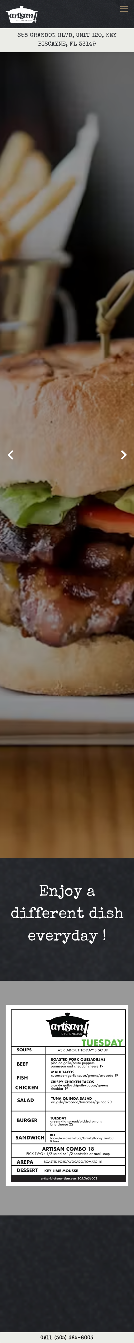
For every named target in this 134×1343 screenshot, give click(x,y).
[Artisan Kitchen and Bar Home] (23, 14)
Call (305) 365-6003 (67, 1338)
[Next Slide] (123, 455)
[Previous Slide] (10, 455)
